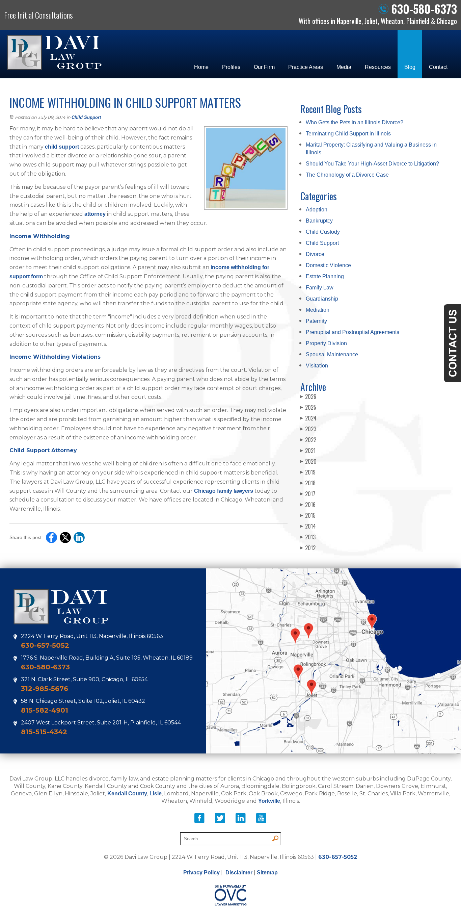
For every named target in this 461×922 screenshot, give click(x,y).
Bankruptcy (319, 221)
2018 (308, 483)
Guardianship (322, 299)
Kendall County (127, 793)
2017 (307, 493)
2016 (308, 504)
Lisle (156, 793)
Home (201, 67)
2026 (308, 396)
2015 (308, 515)
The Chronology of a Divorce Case (347, 175)
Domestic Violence (328, 265)
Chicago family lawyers (223, 491)
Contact (438, 67)
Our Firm (264, 67)
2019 (308, 472)
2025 (308, 407)
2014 (308, 526)
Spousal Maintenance (332, 354)
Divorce (315, 254)
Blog (409, 67)
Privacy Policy (201, 872)
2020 (308, 461)
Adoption (316, 209)
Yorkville (269, 801)
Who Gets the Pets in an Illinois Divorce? (354, 122)
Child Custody (323, 232)
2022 (308, 439)
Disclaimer (238, 872)
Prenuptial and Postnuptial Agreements (352, 332)
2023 (308, 429)
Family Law (319, 287)
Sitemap (267, 872)
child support (62, 147)
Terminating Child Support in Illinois (348, 133)
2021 (308, 450)
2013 (308, 537)
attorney (95, 214)
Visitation (317, 365)
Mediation (317, 310)
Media (343, 67)
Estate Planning (325, 276)
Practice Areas (305, 67)
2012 (308, 548)
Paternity (316, 321)
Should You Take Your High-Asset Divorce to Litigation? (372, 164)
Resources (378, 67)
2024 (308, 418)
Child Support (86, 117)
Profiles (231, 67)
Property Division (326, 343)
